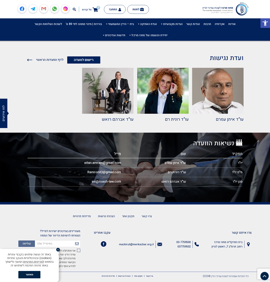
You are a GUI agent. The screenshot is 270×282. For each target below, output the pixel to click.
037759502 (184, 247)
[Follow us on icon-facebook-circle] (103, 245)
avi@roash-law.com (106, 181)
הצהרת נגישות (106, 216)
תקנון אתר (128, 216)
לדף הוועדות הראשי (49, 59)
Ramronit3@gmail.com (104, 172)
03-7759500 (183, 242)
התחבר (113, 9)
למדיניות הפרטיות (33, 262)
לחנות (135, 9)
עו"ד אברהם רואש (118, 119)
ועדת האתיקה (148, 24)
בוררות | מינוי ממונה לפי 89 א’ (84, 24)
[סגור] (58, 250)
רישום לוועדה (83, 60)
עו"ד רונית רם (177, 119)
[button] (265, 23)
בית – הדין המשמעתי (120, 24)
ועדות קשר (193, 24)
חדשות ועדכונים (114, 35)
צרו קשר (147, 216)
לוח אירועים (3, 113)
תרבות (207, 24)
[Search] (74, 9)
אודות (232, 24)
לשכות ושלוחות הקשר (48, 24)
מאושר (29, 274)
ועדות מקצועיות (172, 24)
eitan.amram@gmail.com (102, 162)
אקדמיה (220, 24)
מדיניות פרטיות (82, 216)
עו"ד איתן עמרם (230, 119)
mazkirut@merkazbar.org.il (136, 244)
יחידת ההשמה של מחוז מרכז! (149, 35)
